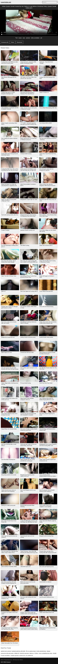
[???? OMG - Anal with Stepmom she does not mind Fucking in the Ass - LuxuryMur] (29, 116)
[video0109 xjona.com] (29, 560)
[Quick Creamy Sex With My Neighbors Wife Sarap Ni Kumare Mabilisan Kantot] (48, 178)
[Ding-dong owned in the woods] (10, 468)
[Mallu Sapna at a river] (10, 346)
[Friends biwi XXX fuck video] (29, 346)
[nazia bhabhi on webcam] (48, 575)
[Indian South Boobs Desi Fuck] (48, 606)
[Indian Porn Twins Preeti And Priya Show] (48, 147)
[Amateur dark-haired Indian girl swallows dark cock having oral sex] (29, 606)
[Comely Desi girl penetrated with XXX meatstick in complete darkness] (29, 407)
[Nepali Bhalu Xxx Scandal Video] (10, 422)
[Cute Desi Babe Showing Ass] (10, 453)
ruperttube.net (6, 2)
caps (24, 37)
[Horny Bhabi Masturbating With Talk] (48, 101)
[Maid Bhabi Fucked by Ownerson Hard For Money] (29, 315)
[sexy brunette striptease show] (48, 590)
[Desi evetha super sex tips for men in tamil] (29, 361)
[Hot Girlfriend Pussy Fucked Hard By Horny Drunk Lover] (29, 269)
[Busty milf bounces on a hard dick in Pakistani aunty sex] (29, 132)
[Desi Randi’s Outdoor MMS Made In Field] (29, 300)
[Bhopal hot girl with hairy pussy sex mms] (48, 193)
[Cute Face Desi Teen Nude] (48, 376)
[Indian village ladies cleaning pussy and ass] (10, 376)
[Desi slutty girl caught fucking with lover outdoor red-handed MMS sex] (29, 254)
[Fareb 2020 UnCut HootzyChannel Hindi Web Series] (10, 147)
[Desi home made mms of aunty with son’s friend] (10, 315)
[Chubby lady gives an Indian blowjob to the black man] (10, 86)
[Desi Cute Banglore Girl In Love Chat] (29, 483)
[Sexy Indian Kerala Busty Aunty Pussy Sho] (10, 514)
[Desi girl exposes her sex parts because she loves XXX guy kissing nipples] (10, 361)
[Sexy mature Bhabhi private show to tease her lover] (10, 407)
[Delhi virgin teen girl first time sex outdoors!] (10, 529)
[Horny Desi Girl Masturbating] (48, 300)
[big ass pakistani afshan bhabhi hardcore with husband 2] (48, 483)
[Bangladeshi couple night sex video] (29, 193)
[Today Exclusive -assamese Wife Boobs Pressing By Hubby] (29, 55)
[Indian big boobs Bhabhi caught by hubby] (48, 514)
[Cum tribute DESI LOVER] (48, 116)
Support (9, 662)
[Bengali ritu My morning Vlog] (48, 529)
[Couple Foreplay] (10, 223)
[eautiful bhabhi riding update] (48, 331)
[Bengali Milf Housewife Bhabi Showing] (29, 499)
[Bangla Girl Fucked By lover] (10, 331)
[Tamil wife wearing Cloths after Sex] (10, 208)
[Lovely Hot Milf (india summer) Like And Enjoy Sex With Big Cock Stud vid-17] (29, 514)
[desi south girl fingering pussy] (48, 560)
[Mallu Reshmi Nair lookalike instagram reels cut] (29, 392)
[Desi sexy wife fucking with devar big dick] (29, 590)
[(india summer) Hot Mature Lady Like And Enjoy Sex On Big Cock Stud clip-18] (29, 162)
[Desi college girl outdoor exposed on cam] (10, 132)
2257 (2, 662)
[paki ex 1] (10, 285)
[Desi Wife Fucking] (29, 239)
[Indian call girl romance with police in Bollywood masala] (29, 101)
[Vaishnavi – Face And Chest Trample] (48, 55)
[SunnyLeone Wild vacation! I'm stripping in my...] (10, 590)
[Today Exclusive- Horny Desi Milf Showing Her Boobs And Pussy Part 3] (29, 545)
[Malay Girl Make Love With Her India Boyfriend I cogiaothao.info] (10, 178)
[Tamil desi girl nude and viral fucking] (29, 529)
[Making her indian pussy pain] (10, 499)
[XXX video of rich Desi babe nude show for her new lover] (29, 71)
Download (19, 42)
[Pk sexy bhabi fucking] (29, 376)
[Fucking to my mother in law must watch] (10, 606)
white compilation (35, 37)
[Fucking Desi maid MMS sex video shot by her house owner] (10, 55)
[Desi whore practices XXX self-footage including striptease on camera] (10, 575)
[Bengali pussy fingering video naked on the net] (29, 468)
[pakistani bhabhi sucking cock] (29, 223)
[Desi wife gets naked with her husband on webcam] (48, 162)
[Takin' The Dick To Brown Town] (10, 269)
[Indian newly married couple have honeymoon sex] (48, 453)
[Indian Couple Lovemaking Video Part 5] (10, 116)
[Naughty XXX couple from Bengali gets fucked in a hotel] (10, 300)
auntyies (28, 37)
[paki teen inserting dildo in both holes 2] (10, 438)
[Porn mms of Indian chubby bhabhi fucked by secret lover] (29, 422)
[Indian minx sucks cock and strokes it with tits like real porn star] (48, 315)
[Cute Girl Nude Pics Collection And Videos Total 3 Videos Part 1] (10, 545)
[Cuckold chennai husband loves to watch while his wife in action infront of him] (29, 621)
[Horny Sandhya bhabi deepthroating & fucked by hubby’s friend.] (48, 468)
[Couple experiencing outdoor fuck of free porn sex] (10, 392)
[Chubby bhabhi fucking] (29, 147)
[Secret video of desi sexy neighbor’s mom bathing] (48, 499)
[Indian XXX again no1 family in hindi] (48, 269)
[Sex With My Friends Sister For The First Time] (48, 361)
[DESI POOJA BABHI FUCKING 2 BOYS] (29, 178)
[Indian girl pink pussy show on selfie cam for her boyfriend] (10, 483)
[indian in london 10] (48, 86)
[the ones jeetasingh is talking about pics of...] (10, 239)
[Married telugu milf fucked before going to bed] (48, 422)
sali (41, 37)
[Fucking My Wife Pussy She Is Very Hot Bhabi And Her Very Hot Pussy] (10, 162)
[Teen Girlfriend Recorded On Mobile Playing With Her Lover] (48, 392)
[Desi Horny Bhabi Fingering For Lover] (48, 407)
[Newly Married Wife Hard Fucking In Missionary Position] (48, 254)
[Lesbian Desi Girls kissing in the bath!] (48, 71)
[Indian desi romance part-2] (48, 239)
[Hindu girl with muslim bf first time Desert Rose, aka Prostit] (29, 438)
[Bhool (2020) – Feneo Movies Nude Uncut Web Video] (48, 208)
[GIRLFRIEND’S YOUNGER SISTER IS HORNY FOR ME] (10, 101)
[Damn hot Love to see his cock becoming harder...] (29, 575)
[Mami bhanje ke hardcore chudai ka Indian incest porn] (48, 346)
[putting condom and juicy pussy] (29, 331)
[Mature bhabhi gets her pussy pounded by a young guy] (29, 453)
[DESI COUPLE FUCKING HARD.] (10, 560)
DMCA (4, 662)
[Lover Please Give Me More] (48, 285)
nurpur (20, 37)
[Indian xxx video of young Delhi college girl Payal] (10, 193)
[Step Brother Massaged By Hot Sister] (10, 71)
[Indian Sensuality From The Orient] (10, 636)
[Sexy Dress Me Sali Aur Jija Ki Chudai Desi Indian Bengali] (10, 254)
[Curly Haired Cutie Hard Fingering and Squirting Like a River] (10, 621)
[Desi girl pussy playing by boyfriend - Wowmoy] (48, 132)
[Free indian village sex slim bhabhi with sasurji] (48, 223)
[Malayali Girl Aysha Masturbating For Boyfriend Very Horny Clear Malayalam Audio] (29, 208)
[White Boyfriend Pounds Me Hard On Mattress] (48, 621)
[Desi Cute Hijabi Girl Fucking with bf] (29, 285)
